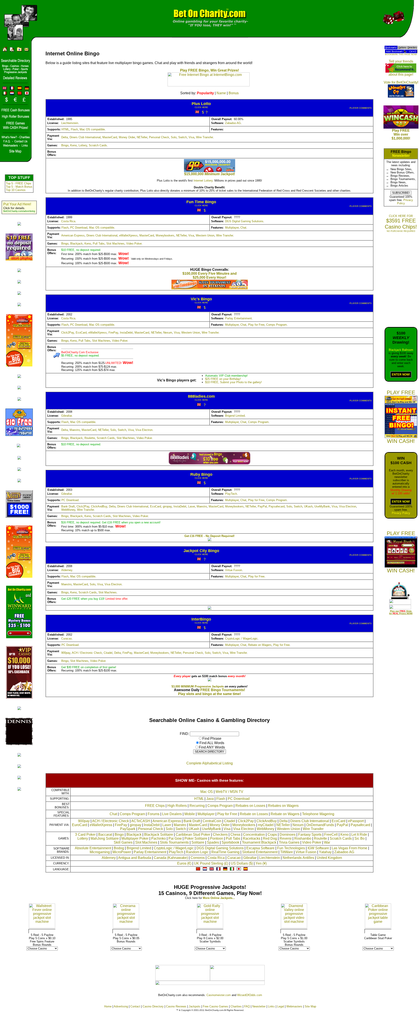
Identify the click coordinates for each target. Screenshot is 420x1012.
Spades (213, 842)
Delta (64, 137)
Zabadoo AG (233, 123)
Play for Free (256, 324)
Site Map (310, 1006)
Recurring (197, 806)
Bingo (64, 145)
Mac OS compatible (92, 129)
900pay (65, 652)
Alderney (66, 570)
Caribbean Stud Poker (193, 834)
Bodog (119, 848)
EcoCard (81, 332)
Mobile (189, 814)
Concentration (254, 834)
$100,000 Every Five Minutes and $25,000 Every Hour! (209, 275)
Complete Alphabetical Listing (209, 763)
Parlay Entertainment (238, 318)
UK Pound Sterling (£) (211, 863)
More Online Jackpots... (219, 898)
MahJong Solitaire (105, 838)
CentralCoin (212, 821)
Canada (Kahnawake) (171, 858)
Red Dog (270, 838)
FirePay (113, 332)
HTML (65, 129)
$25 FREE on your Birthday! (223, 379)
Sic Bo (359, 838)
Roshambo (302, 838)
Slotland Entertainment (260, 852)
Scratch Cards (98, 145)
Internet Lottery (203, 180)
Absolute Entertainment (93, 848)
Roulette (89, 438)
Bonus (234, 93)
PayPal (262, 506)
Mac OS (206, 792)
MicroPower (121, 852)
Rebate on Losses (254, 814)
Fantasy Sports (310, 834)
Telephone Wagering (318, 814)
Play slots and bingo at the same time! (209, 694)
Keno (73, 145)
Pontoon (216, 838)
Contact (135, 1006)
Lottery (83, 145)
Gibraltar (66, 415)
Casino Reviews (176, 1006)
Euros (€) (184, 863)
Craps (272, 834)
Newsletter (401, 155)
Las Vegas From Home (349, 848)
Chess (235, 834)
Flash (74, 129)
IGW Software (318, 848)
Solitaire (197, 842)
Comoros (198, 858)
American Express (73, 235)
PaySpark (127, 829)
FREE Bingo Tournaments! (222, 690)
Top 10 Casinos (16, 190)
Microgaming (100, 852)
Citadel (108, 652)
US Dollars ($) (242, 863)
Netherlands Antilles (298, 858)
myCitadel (266, 825)
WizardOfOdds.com (249, 995)
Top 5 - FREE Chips (18, 183)
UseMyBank (322, 506)
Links (271, 1006)
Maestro (75, 430)
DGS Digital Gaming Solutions (244, 221)
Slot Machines (115, 243)
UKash (308, 506)
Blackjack (76, 243)
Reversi (286, 838)
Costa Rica (68, 221)
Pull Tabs (99, 243)
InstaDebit (126, 332)
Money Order (127, 137)
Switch (182, 137)
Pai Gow (175, 838)
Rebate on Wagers (259, 645)
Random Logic (197, 852)
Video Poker (134, 243)
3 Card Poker (85, 834)
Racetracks (251, 838)
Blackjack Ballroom (401, 349)
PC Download (78, 227)
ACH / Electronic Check (87, 652)
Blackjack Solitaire (158, 834)
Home (108, 1006)
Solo (174, 137)
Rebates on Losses (250, 806)
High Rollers (177, 806)
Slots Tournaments (174, 842)
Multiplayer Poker (135, 838)
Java (210, 799)
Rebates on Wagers (283, 806)
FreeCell (331, 834)
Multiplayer (232, 227)
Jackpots (194, 1006)
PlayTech (231, 493)
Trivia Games (289, 842)
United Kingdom (329, 858)
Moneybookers (165, 235)
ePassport (356, 821)
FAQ (247, 1006)
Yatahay (325, 852)
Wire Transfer (204, 137)
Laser (191, 506)
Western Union (205, 235)
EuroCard (79, 825)
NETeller (142, 137)
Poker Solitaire (195, 838)
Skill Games (123, 842)
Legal (280, 1006)
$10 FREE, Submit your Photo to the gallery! (233, 382)
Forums (153, 814)
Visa (191, 137)
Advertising (121, 1006)
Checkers (220, 834)
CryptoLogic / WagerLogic (241, 638)
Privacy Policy (401, 513)
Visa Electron (143, 430)
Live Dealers (172, 814)
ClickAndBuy (99, 506)
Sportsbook (230, 842)
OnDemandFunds (320, 825)
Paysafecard (277, 506)
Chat (243, 227)
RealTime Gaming (225, 852)
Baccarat (105, 834)
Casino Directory (153, 1006)
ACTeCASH (140, 821)
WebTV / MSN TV (229, 792)
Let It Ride (359, 834)
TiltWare (286, 852)
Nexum (167, 332)
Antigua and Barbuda (134, 858)
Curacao (66, 638)
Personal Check (159, 137)
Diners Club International (85, 137)
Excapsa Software (260, 848)
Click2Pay (67, 332)
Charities (236, 1006)
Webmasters (294, 1006)
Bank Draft (68, 506)
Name (221, 93)
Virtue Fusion (233, 570)
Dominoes (288, 834)
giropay (167, 506)
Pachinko (158, 838)
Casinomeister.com (218, 995)
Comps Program (276, 324)
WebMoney (68, 509)
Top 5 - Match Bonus (19, 186)
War (327, 842)
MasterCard (109, 137)
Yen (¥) (261, 863)
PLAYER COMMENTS (361, 108)
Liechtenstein (69, 123)
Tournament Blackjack (259, 842)
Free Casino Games (215, 1006)
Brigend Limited (235, 415)
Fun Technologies (291, 848)
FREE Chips (155, 806)
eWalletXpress (128, 235)
